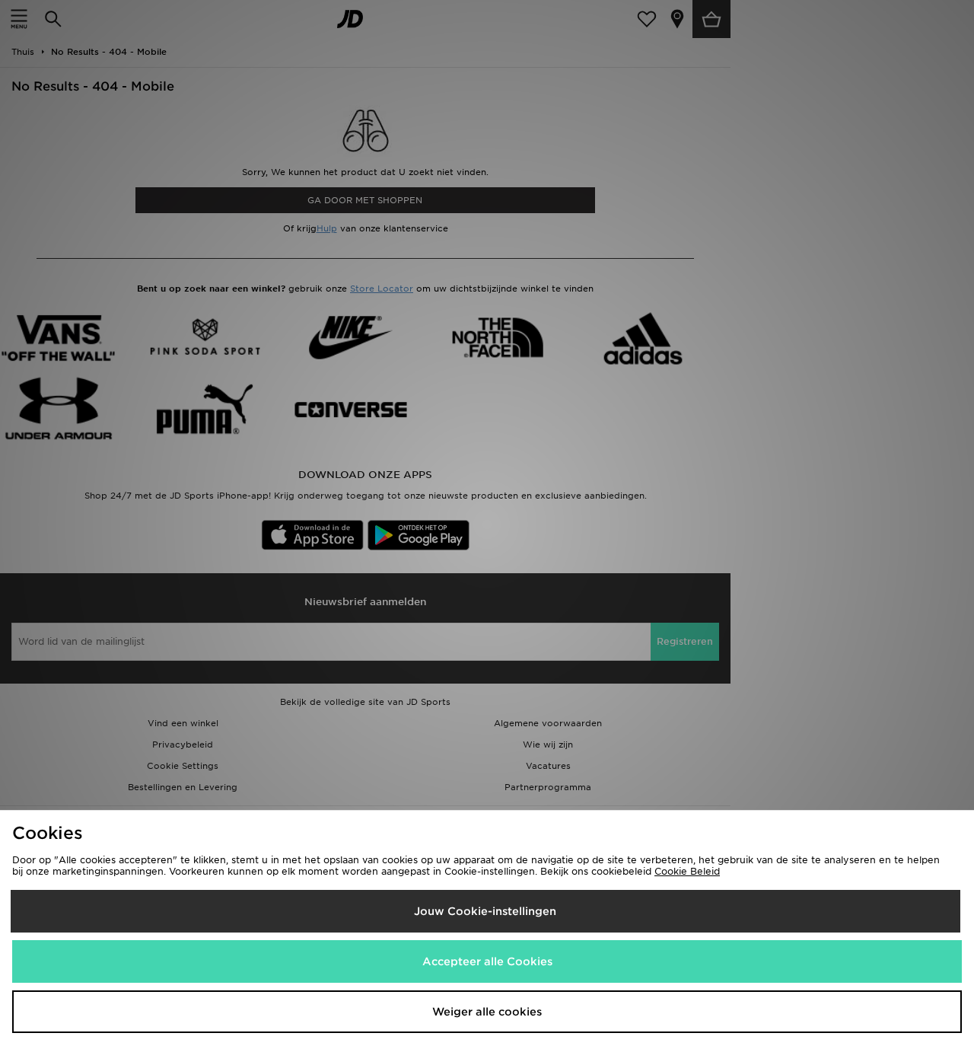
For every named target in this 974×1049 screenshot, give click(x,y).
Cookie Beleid (687, 871)
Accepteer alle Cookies (487, 961)
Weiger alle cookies (487, 1012)
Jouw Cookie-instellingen (485, 911)
